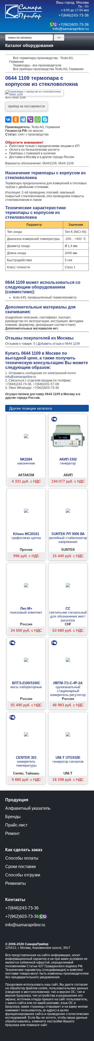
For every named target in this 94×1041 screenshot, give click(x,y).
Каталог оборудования (29, 45)
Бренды (13, 816)
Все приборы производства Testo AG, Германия (48, 69)
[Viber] (30, 119)
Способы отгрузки (22, 875)
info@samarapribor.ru (71, 29)
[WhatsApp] (37, 119)
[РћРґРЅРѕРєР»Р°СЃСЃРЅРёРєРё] (16, 119)
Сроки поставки (20, 866)
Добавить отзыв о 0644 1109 (59, 344)
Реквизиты (15, 883)
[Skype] (45, 119)
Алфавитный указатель (27, 808)
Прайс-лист (16, 825)
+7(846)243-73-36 (73, 15)
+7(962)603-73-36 (73, 24)
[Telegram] (23, 119)
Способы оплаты (21, 858)
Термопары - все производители (37, 65)
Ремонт (12, 833)
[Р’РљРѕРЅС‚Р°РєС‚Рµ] (8, 119)
